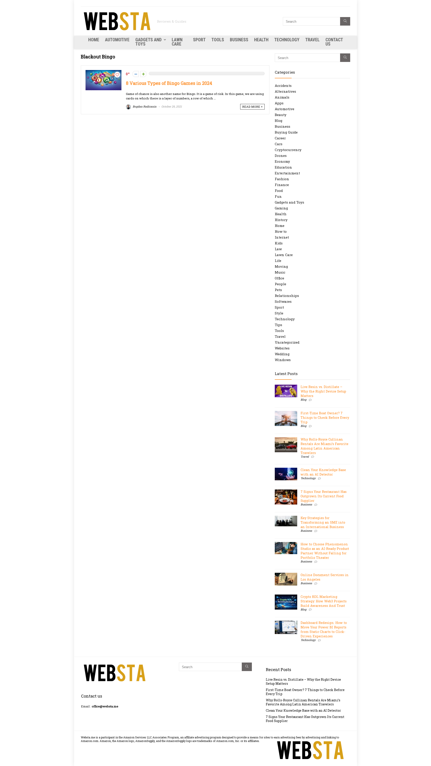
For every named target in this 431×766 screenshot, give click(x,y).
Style (279, 313)
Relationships (287, 295)
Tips (278, 325)
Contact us (334, 42)
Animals (282, 97)
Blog (278, 120)
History (281, 219)
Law (278, 249)
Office (279, 278)
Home (93, 39)
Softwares (283, 301)
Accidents (283, 85)
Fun (278, 196)
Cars (278, 144)
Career (280, 138)
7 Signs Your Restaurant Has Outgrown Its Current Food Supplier (324, 496)
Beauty (280, 114)
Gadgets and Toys (148, 42)
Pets (278, 290)
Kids (279, 243)
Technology (286, 39)
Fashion (282, 179)
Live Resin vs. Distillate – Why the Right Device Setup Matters (323, 391)
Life (278, 260)
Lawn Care (177, 42)
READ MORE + (252, 107)
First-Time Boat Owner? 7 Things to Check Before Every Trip (325, 417)
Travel (312, 39)
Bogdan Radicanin (144, 106)
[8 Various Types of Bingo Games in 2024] (103, 72)
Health (261, 39)
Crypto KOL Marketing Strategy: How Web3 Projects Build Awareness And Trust (324, 601)
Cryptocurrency (288, 149)
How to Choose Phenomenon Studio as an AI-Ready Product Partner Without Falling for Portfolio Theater (325, 551)
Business (239, 39)
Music (280, 272)
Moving (281, 266)
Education (283, 167)
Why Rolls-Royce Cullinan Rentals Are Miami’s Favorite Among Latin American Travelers (324, 446)
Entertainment (287, 173)
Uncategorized (287, 342)
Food (279, 190)
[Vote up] (143, 74)
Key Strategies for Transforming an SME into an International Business (323, 522)
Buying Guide (286, 132)
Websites (282, 348)
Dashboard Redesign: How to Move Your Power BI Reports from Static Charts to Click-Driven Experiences (324, 629)
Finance (282, 184)
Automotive (117, 39)
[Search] (345, 21)
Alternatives (285, 91)
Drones (281, 155)
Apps (279, 103)
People (280, 284)
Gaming (281, 208)
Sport (199, 39)
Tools (217, 39)
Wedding (282, 354)
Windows (283, 360)
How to (281, 231)
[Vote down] (136, 74)
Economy (282, 161)
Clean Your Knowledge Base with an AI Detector (323, 472)
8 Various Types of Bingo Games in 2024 (169, 83)
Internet (282, 237)
